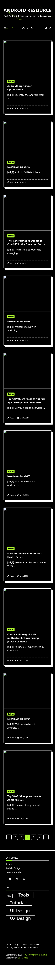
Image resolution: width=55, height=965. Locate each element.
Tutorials (19, 903)
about (9, 944)
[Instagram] (31, 28)
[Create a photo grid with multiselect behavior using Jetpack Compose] (27, 606)
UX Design (20, 918)
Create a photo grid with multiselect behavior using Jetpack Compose (23, 638)
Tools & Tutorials (14, 872)
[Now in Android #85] (27, 448)
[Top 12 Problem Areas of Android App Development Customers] (27, 371)
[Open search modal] (50, 28)
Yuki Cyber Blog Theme (36, 954)
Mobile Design (13, 868)
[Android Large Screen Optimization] (27, 58)
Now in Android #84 (18, 718)
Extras (11, 81)
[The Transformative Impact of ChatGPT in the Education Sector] (27, 213)
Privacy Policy (13, 947)
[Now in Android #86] (27, 293)
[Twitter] (28, 28)
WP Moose (23, 957)
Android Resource (27, 10)
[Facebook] (23, 28)
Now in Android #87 (18, 167)
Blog (16, 944)
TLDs (9, 896)
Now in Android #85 (18, 476)
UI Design (20, 910)
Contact (24, 944)
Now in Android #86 (18, 321)
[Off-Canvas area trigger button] (5, 28)
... (11, 98)
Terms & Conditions (29, 947)
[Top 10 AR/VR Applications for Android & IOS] (27, 768)
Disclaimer (34, 944)
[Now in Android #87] (27, 139)
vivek (12, 108)
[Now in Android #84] (27, 691)
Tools (23, 895)
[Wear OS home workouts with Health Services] (27, 525)
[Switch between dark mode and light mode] (46, 28)
